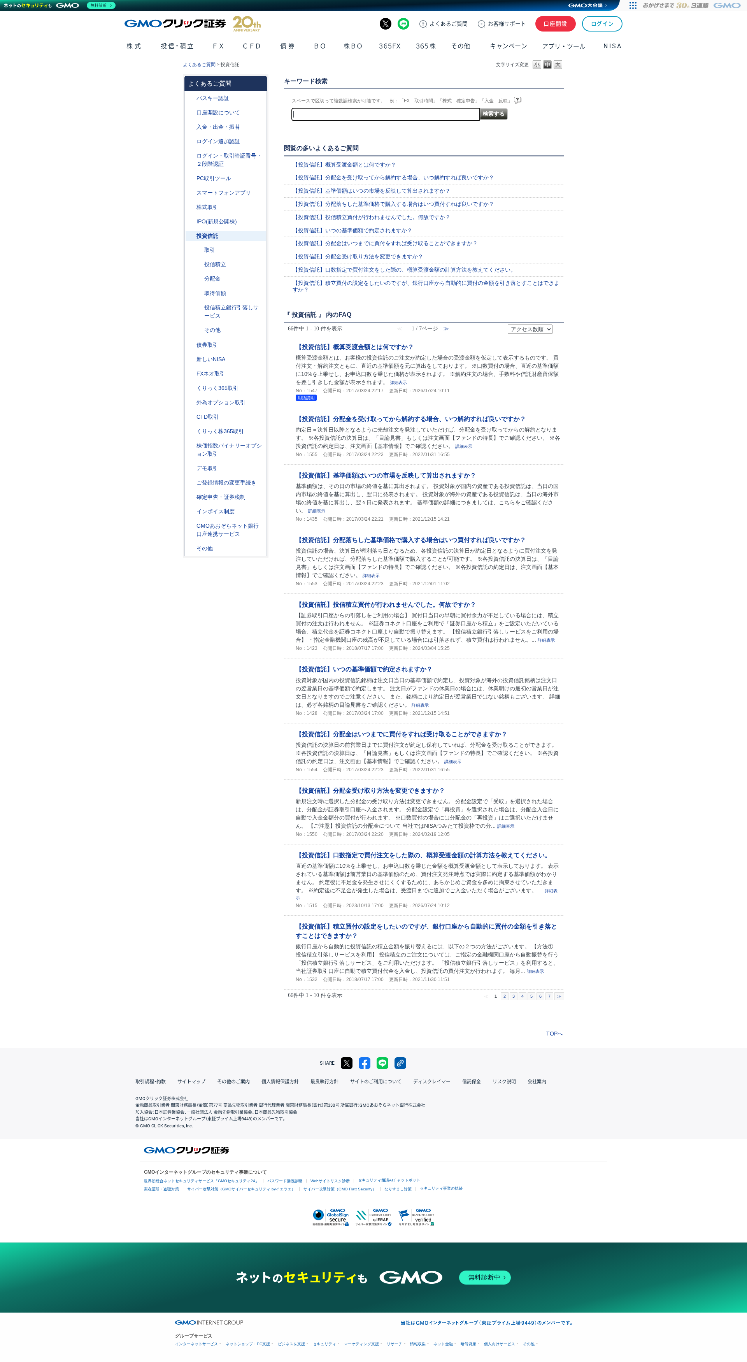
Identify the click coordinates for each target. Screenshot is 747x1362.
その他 (212, 330)
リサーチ (394, 1344)
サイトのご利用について (376, 1082)
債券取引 (207, 345)
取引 (209, 250)
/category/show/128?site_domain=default (191, 526)
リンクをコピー (400, 1063)
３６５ (426, 46)
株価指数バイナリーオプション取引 (229, 449)
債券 (288, 46)
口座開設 (556, 24)
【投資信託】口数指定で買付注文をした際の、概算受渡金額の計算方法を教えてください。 (404, 270)
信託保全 (471, 1082)
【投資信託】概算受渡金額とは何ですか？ (344, 164)
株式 (134, 46)
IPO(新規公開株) (216, 221)
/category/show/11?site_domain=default (191, 417)
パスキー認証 (212, 98)
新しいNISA (210, 359)
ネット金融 (443, 1344)
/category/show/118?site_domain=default (198, 250)
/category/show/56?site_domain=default (191, 483)
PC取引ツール (213, 178)
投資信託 (207, 236)
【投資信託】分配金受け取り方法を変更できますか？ (358, 256)
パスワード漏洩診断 (284, 1181)
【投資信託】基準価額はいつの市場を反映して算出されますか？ (372, 191)
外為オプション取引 (220, 402)
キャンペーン (508, 46)
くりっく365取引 (217, 388)
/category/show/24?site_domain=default (191, 374)
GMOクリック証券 (192, 23)
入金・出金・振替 (218, 127)
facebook (364, 1063)
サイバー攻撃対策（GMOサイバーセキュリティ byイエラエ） (241, 1189)
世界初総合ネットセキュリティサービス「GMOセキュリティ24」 (201, 1181)
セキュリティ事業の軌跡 (441, 1188)
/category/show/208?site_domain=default (191, 193)
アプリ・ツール (564, 46)
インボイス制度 (215, 511)
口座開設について (218, 112)
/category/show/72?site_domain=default (191, 207)
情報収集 (418, 1344)
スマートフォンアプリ (223, 193)
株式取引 (207, 207)
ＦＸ (218, 46)
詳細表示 (398, 382)
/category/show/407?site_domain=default (191, 431)
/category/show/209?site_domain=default (191, 468)
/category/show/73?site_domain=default (191, 222)
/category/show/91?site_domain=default (191, 113)
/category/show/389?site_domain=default (191, 345)
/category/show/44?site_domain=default (191, 548)
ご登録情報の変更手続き (226, 482)
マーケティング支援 (361, 1344)
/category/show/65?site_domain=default (191, 402)
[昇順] (557, 327)
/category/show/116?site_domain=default (191, 236)
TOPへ (554, 1033)
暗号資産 (468, 1344)
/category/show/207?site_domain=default (191, 178)
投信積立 (215, 264)
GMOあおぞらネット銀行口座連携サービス (227, 530)
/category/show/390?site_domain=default (191, 511)
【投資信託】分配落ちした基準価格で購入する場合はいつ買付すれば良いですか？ (393, 204)
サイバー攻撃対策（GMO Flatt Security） (339, 1189)
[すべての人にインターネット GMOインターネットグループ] (692, 5)
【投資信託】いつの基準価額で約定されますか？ (352, 230)
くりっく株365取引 (220, 431)
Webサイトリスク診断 (330, 1181)
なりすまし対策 (398, 1189)
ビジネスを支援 (291, 1344)
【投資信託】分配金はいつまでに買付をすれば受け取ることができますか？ (385, 243)
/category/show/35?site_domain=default (191, 388)
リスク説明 (504, 1082)
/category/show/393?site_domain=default (191, 359)
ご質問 (449, 24)
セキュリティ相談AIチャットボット (389, 1180)
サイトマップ (191, 1082)
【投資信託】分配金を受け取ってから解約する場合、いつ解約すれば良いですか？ (393, 177)
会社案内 (537, 1082)
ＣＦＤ (251, 46)
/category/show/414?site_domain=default (191, 98)
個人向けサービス (499, 1344)
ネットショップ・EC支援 (248, 1344)
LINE (403, 24)
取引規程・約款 (150, 1082)
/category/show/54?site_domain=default (191, 156)
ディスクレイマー (432, 1082)
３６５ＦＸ (390, 46)
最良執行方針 (324, 1082)
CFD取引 (207, 417)
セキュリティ (324, 1344)
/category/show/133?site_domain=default (191, 446)
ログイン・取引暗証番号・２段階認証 (229, 160)
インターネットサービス (196, 1344)
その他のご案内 (233, 1082)
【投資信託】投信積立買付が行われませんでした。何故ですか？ (372, 217)
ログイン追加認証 (218, 141)
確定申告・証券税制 (220, 497)
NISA (612, 46)
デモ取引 (207, 468)
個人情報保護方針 (280, 1082)
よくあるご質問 (199, 64)
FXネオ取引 (210, 373)
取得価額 (215, 293)
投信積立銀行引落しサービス (231, 311)
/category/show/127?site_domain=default (191, 497)
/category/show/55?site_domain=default (191, 127)
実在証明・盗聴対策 (161, 1189)
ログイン (602, 24)
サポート (507, 24)
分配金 (212, 279)
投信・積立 (178, 46)
